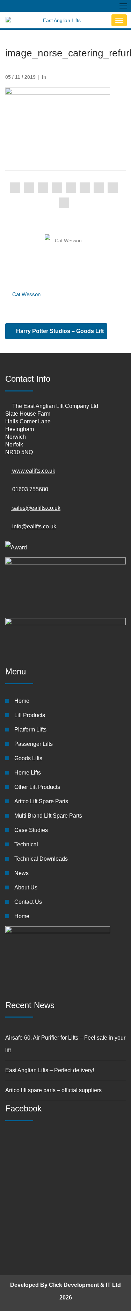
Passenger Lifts (33, 744)
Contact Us (28, 902)
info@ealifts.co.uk (33, 526)
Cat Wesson (26, 294)
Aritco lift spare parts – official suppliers (53, 1090)
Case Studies (31, 830)
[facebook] (15, 187)
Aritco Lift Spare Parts (41, 801)
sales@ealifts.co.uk (35, 508)
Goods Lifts (28, 758)
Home (21, 701)
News (21, 873)
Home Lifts (27, 773)
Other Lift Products (37, 787)
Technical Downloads (41, 859)
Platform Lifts (30, 730)
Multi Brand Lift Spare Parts (48, 816)
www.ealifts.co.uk (33, 471)
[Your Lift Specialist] (56, 20)
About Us (25, 887)
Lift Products (29, 715)
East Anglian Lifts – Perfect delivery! (49, 1070)
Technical (26, 844)
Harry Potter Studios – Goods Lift (59, 331)
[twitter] (29, 187)
